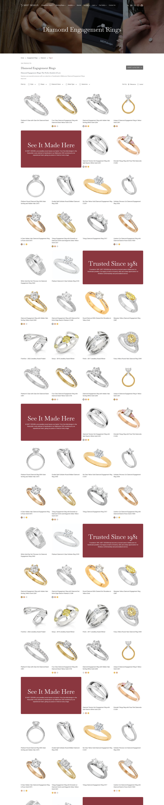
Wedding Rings (60, 5)
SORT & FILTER (133, 67)
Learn (93, 5)
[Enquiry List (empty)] (138, 5)
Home (22, 58)
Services (86, 5)
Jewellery (70, 5)
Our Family (102, 5)
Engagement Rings (47, 5)
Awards (79, 5)
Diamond (43, 58)
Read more (23, 78)
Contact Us (112, 5)
